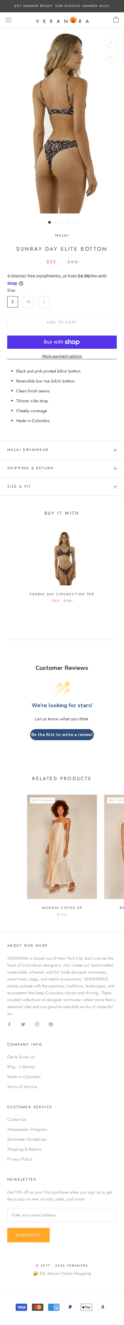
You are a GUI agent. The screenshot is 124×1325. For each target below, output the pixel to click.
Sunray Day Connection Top (62, 594)
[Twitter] (23, 1023)
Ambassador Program (27, 1129)
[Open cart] (116, 20)
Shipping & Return (30, 468)
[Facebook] (9, 1023)
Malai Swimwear (28, 449)
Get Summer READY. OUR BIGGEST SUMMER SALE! (62, 6)
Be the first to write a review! (62, 735)
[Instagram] (37, 1023)
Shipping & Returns (24, 1149)
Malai (62, 235)
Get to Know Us (21, 1057)
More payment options (62, 356)
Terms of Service (22, 1087)
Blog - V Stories (21, 1067)
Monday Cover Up (62, 907)
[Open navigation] (8, 19)
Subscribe (28, 1235)
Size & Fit (19, 486)
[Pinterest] (51, 1023)
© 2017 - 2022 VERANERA (62, 1265)
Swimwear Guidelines (26, 1139)
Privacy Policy (19, 1159)
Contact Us (16, 1119)
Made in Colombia (24, 1077)
